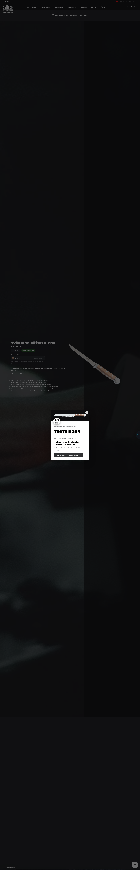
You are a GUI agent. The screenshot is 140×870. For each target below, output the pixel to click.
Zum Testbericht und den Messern (67, 455)
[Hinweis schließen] (86, 412)
